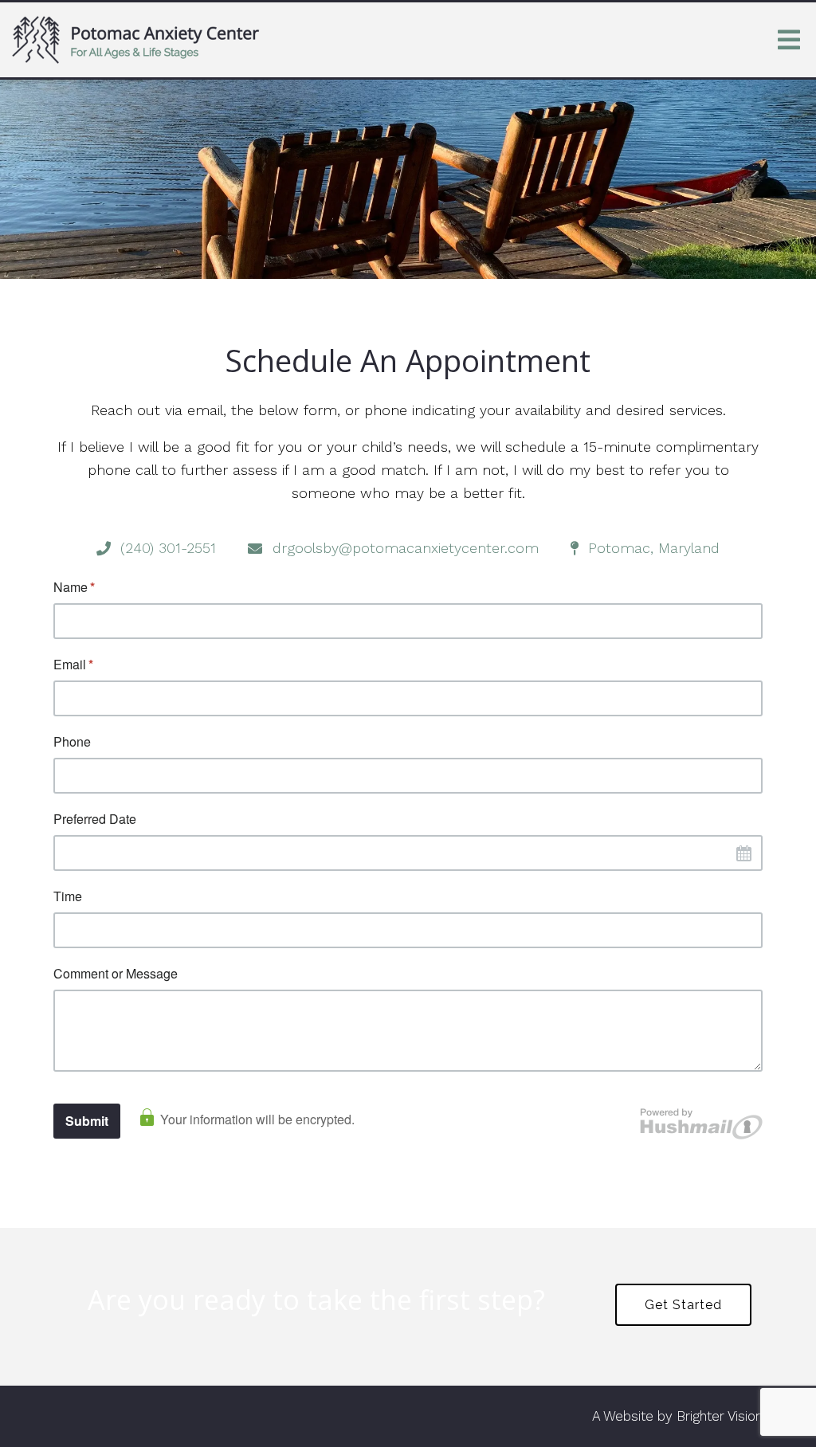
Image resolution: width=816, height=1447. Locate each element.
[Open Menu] (789, 40)
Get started (683, 1304)
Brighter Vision (720, 1416)
